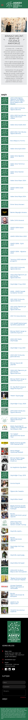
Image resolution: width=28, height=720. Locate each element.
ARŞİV (4, 699)
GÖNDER (22, 697)
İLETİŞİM (5, 676)
